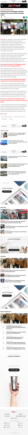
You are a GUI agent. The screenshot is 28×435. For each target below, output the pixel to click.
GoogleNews (8, 427)
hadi (5, 113)
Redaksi (20, 414)
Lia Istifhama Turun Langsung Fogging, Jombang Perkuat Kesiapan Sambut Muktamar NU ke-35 (17, 134)
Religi (5, 16)
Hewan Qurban (4, 119)
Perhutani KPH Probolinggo (6, 116)
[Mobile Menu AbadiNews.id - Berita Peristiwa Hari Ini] (2, 5)
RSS (21, 427)
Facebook (8, 423)
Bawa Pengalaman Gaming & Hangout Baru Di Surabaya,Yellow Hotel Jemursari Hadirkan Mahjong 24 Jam (18, 165)
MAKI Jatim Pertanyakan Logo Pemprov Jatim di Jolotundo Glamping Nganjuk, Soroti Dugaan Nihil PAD (17, 173)
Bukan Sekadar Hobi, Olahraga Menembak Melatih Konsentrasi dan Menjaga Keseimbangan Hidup (15, 281)
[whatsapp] (26, 17)
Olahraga (2, 269)
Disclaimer (7, 414)
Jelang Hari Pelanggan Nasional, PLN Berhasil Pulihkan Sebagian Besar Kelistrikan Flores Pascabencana (14, 338)
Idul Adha (11, 119)
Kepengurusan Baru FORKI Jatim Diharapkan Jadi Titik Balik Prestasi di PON (15, 276)
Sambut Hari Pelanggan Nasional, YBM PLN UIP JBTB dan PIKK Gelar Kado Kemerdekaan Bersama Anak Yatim (16, 332)
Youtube (21, 425)
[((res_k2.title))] (14, 263)
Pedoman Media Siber (20, 416)
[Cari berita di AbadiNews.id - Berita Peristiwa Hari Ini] (26, 5)
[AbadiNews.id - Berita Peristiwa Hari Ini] (14, 5)
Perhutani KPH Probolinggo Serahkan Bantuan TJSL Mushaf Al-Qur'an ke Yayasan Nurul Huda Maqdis (13, 100)
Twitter (21, 423)
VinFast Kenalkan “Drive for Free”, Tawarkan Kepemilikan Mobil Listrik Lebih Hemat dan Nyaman (17, 142)
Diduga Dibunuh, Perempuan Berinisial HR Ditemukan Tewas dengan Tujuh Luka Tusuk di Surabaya (12, 222)
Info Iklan (7, 416)
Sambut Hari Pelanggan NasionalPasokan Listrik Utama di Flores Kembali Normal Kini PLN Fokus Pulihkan (16, 343)
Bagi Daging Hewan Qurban (19, 116)
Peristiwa (2, 220)
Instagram (8, 425)
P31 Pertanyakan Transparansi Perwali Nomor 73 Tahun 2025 (16, 232)
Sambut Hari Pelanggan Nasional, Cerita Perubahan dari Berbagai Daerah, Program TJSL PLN (16, 348)
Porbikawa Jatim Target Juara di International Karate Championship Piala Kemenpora (12, 271)
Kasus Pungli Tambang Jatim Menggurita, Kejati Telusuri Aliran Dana (16, 227)
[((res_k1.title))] (14, 214)
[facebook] (24, 17)
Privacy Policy (14, 418)
